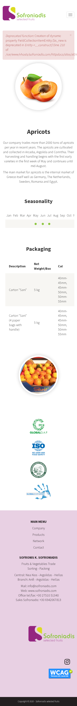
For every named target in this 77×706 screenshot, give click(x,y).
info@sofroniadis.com (42, 586)
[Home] (24, 13)
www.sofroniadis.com (42, 591)
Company (38, 528)
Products (38, 535)
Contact (38, 547)
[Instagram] (69, 662)
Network (38, 541)
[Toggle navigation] (70, 15)
